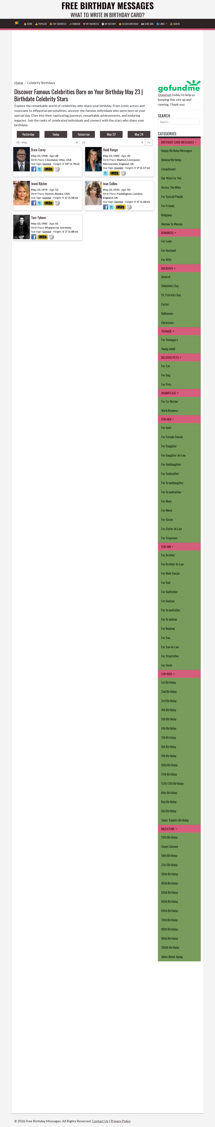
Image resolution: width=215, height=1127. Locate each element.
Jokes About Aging (172, 956)
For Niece (166, 510)
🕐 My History (108, 23)
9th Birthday (168, 755)
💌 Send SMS (147, 23)
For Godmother (170, 473)
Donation (164, 95)
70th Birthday (169, 919)
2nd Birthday (169, 691)
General (165, 276)
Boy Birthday (169, 801)
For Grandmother (171, 491)
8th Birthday (168, 746)
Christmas (167, 322)
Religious (166, 214)
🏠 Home (28, 23)
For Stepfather (170, 655)
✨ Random (74, 23)
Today (55, 134)
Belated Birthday (171, 159)
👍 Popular (41, 23)
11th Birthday (169, 774)
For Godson (167, 600)
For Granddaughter (172, 482)
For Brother (168, 555)
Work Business (169, 410)
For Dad (165, 582)
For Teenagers (169, 339)
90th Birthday (169, 938)
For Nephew (168, 628)
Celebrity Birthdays (41, 83)
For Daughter (169, 446)
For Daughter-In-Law (173, 455)
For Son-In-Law (170, 646)
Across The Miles (171, 187)
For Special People (172, 196)
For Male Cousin (170, 573)
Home (18, 83)
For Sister (167, 519)
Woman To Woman (171, 224)
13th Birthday (169, 837)
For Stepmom (169, 537)
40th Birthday (169, 883)
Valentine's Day (170, 285)
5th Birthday (168, 719)
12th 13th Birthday (172, 783)
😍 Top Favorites (57, 23)
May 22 (111, 134)
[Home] (17, 23)
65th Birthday (169, 910)
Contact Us (100, 1121)
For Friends (168, 205)
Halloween (167, 313)
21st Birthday (169, 864)
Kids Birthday (169, 792)
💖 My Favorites (91, 23)
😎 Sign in (175, 23)
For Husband (168, 250)
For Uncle (166, 665)
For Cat (165, 365)
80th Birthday (169, 929)
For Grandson (169, 619)
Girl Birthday (168, 810)
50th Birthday (169, 892)
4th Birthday (168, 709)
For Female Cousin (172, 436)
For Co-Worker (169, 401)
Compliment (168, 169)
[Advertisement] (107, 53)
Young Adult (168, 348)
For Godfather (169, 591)
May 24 (139, 134)
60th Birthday (169, 901)
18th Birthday (169, 855)
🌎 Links (160, 23)
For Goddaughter (171, 464)
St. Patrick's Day (171, 294)
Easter (165, 304)
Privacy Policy (121, 1121)
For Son (165, 637)
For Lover (166, 241)
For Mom (166, 501)
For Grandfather (170, 610)
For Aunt (166, 427)
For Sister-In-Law (171, 528)
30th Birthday (169, 873)
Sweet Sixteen (169, 846)
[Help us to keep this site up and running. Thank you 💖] (179, 86)
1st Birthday (168, 682)
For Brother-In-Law (172, 564)
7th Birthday (168, 737)
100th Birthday (170, 947)
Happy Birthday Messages (176, 150)
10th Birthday (169, 764)
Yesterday (28, 134)
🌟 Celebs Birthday (128, 23)
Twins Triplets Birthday (175, 820)
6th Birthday (168, 728)
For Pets (166, 384)
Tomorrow (84, 134)
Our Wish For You (171, 178)
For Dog (165, 375)
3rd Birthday (169, 700)
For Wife (166, 259)
